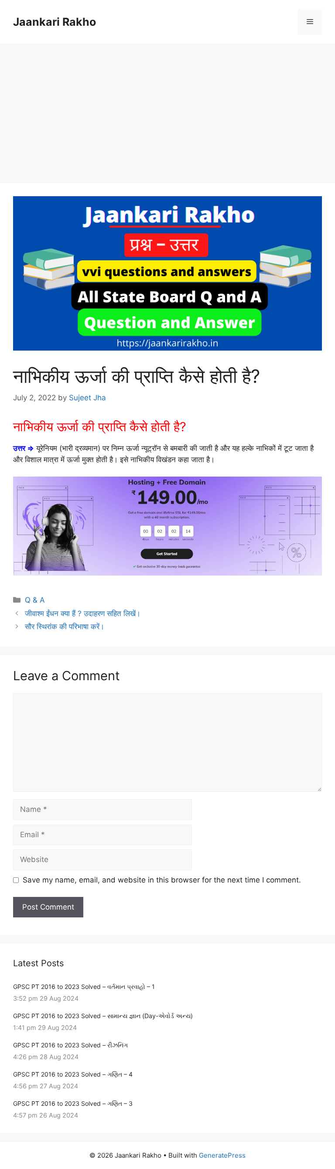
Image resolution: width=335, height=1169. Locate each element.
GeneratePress (222, 1155)
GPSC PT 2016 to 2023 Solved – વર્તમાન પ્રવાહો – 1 (84, 986)
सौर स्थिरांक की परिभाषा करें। (64, 626)
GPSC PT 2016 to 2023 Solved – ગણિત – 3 (73, 1103)
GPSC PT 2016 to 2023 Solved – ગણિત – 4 (73, 1074)
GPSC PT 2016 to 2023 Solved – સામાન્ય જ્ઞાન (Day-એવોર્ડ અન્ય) (103, 1015)
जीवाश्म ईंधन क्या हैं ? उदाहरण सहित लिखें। (82, 613)
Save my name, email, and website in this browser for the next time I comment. (162, 880)
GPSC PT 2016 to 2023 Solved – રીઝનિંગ (70, 1045)
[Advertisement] (167, 109)
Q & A (35, 600)
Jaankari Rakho (54, 21)
